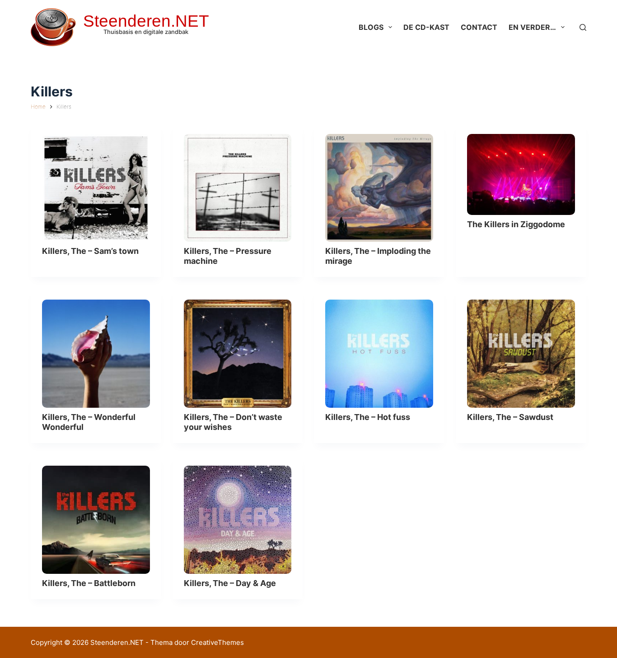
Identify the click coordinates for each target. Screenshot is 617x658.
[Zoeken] (583, 27)
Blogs (371, 27)
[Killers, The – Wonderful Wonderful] (96, 354)
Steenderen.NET (146, 21)
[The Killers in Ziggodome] (521, 174)
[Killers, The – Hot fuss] (379, 354)
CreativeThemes (217, 642)
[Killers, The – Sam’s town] (96, 188)
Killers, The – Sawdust (510, 417)
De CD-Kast (426, 27)
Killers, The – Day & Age (230, 583)
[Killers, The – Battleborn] (96, 520)
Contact (479, 27)
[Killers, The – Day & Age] (238, 520)
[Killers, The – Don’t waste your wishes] (238, 354)
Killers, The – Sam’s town (90, 251)
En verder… (532, 27)
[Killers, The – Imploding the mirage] (379, 188)
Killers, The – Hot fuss (367, 417)
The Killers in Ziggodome (516, 224)
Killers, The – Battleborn (89, 583)
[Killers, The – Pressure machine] (238, 188)
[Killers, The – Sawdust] (521, 354)
